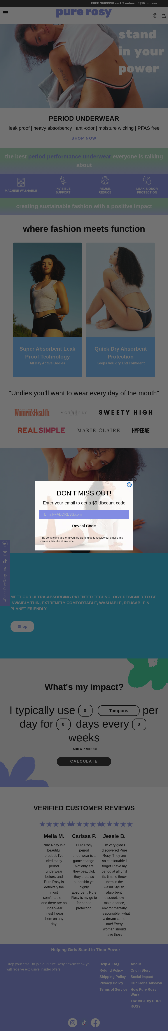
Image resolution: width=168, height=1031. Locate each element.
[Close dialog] (129, 485)
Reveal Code (84, 526)
